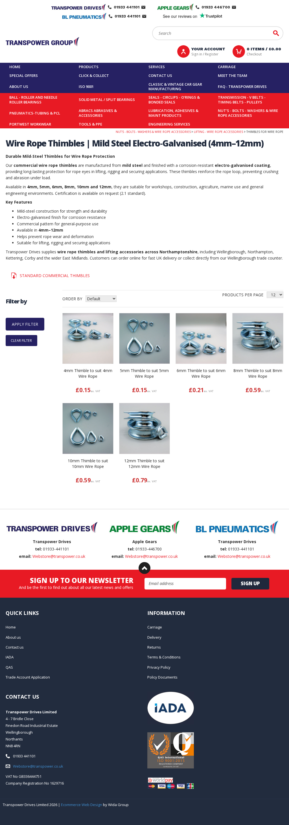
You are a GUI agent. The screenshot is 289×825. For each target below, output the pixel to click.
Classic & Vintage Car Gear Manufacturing (175, 87)
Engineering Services (169, 124)
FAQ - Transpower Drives (242, 86)
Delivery (154, 637)
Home (14, 66)
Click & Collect (94, 75)
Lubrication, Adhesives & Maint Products (173, 113)
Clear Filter (21, 340)
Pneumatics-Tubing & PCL (34, 113)
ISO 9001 (86, 86)
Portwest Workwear (30, 124)
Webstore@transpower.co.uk (58, 556)
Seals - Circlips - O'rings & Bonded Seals (174, 100)
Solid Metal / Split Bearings (107, 99)
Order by (72, 298)
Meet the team (232, 75)
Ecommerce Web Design (81, 804)
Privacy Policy (158, 667)
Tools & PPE (90, 124)
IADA (10, 657)
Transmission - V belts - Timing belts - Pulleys (242, 100)
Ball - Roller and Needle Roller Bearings (33, 100)
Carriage (227, 66)
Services (156, 66)
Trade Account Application (28, 677)
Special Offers (23, 75)
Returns (154, 647)
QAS (9, 667)
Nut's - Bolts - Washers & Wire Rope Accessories (248, 113)
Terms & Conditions (164, 657)
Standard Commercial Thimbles (55, 275)
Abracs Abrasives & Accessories (98, 113)
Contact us (160, 75)
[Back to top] (144, 568)
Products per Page (242, 294)
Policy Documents (162, 677)
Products (88, 66)
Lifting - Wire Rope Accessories (218, 132)
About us (18, 86)
